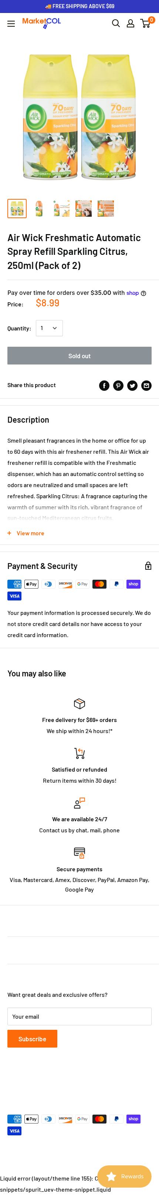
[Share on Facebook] (104, 385)
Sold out (79, 355)
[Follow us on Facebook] (12, 1083)
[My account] (130, 23)
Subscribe (32, 1038)
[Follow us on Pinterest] (55, 1083)
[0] (145, 23)
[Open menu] (11, 24)
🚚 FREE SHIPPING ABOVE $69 (79, 6)
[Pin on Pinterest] (118, 385)
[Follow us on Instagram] (40, 1083)
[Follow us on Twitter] (26, 1083)
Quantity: (19, 328)
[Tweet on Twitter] (132, 385)
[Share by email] (146, 385)
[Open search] (116, 23)
